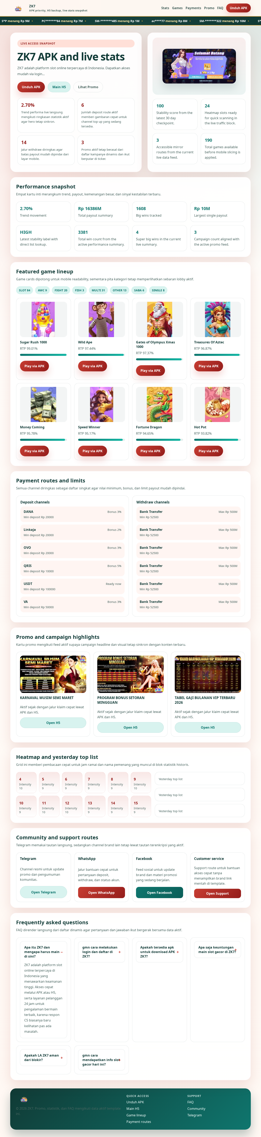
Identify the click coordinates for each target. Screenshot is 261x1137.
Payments (193, 8)
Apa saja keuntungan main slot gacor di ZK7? (217, 949)
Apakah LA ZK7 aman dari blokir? (41, 1057)
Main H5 (59, 87)
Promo (209, 8)
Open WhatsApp (101, 892)
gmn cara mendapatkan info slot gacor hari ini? (101, 1060)
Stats (165, 8)
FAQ (220, 8)
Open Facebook (159, 892)
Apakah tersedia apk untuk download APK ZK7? (157, 952)
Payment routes (138, 1121)
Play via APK (34, 366)
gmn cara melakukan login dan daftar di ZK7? (99, 952)
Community (196, 1108)
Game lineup (136, 1115)
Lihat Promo (88, 87)
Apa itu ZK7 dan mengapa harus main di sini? (42, 952)
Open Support (217, 893)
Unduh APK (238, 8)
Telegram (194, 1115)
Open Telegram (43, 892)
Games (177, 8)
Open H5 (53, 723)
